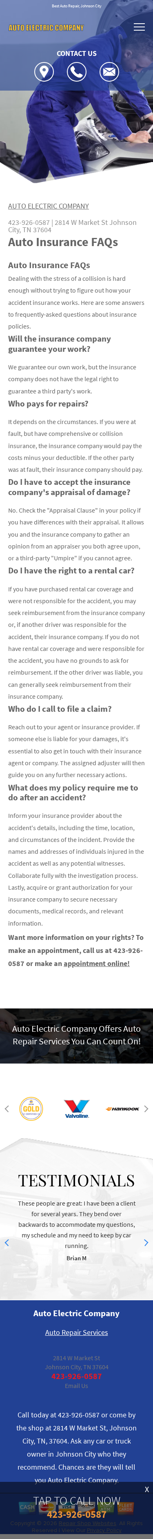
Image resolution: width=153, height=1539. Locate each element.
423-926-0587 (29, 222)
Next (145, 1109)
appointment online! (97, 963)
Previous (8, 1109)
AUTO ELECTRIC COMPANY (48, 206)
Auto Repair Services (76, 1332)
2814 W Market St (81, 222)
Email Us (76, 1385)
